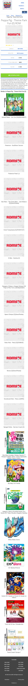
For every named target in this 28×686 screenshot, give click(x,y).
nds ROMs (6, 666)
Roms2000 (11, 674)
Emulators (21, 5)
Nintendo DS (19, 15)
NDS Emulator (20, 53)
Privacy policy (21, 679)
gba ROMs (6, 662)
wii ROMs (21, 670)
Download (15, 75)
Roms (12, 15)
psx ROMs (20, 666)
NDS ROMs (20, 48)
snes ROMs (7, 664)
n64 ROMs (7, 668)
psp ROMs (7, 670)
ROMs (22, 2)
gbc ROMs (20, 662)
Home (7, 15)
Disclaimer (7, 679)
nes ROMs (20, 664)
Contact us (14, 683)
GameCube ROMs (21, 668)
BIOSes (22, 8)
